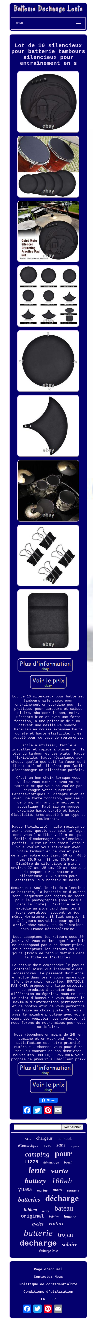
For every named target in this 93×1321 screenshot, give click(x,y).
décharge (62, 1198)
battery (35, 1180)
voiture (57, 1223)
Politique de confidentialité (48, 1284)
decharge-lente (48, 1251)
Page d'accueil (48, 1269)
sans (61, 1145)
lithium (30, 1209)
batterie (38, 1233)
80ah (28, 1139)
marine (42, 1190)
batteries (29, 1199)
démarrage (51, 1162)
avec (47, 1145)
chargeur (44, 1138)
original (32, 1216)
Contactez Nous (48, 1277)
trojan (65, 1234)
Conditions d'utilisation (48, 1292)
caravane (73, 1190)
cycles (37, 1224)
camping (37, 1154)
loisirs (54, 1217)
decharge (38, 1243)
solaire (69, 1244)
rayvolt (75, 1146)
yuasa (25, 1189)
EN (43, 1299)
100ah (61, 1181)
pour (63, 1153)
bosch (68, 1162)
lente (37, 1170)
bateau (64, 1208)
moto (57, 1189)
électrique (28, 1146)
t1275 (31, 1162)
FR (53, 1299)
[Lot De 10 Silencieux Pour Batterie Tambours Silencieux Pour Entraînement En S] (48, 102)
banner (70, 1216)
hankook (65, 1138)
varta (59, 1170)
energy (45, 1211)
